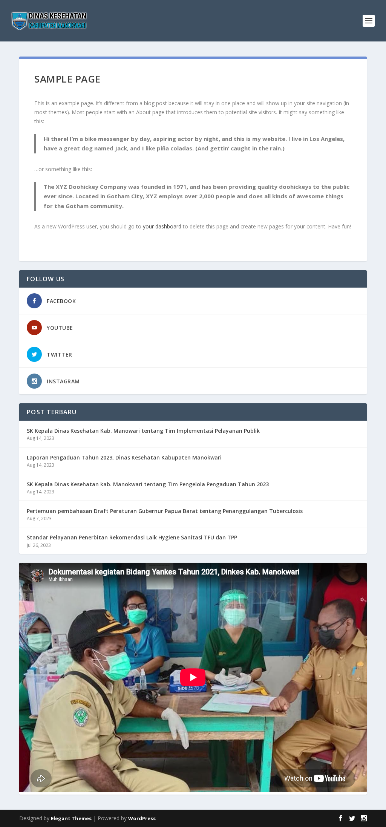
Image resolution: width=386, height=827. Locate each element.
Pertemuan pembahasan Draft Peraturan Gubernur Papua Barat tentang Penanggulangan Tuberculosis (165, 511)
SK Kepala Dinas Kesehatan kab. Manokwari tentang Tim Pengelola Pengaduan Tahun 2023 (148, 484)
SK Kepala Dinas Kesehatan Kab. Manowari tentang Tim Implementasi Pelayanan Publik (143, 430)
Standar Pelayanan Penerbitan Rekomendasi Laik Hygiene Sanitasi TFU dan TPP (132, 537)
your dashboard (162, 226)
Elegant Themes (71, 818)
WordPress (142, 818)
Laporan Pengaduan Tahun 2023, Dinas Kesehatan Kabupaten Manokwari (124, 457)
